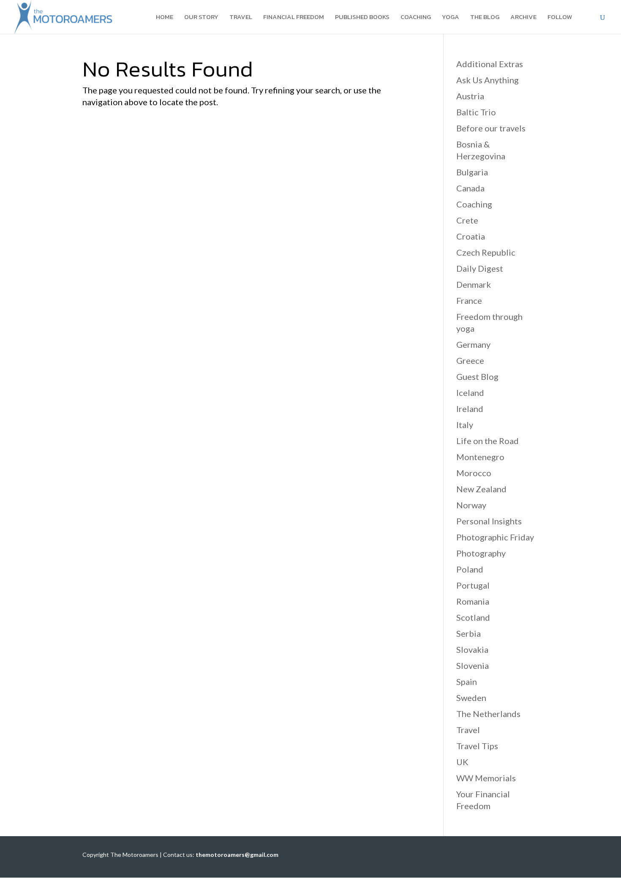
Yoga (450, 18)
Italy (464, 425)
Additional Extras (489, 64)
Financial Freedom (293, 18)
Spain (466, 681)
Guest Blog (477, 376)
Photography (481, 553)
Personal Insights (489, 521)
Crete (467, 220)
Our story (201, 18)
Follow (559, 18)
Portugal (473, 585)
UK (462, 762)
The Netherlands (488, 714)
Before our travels (491, 128)
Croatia (470, 236)
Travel (240, 18)
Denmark (473, 284)
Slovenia (472, 665)
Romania (472, 601)
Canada (470, 188)
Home (164, 18)
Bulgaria (472, 172)
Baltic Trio (476, 112)
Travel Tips (477, 746)
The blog (484, 18)
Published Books (362, 18)
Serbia (468, 633)
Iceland (470, 392)
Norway (471, 505)
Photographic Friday (495, 537)
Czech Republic (485, 252)
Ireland (469, 409)
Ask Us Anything (487, 80)
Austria (470, 96)
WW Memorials (486, 778)
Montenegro (480, 457)
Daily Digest (479, 268)
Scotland (473, 617)
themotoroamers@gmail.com (237, 854)
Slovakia (472, 649)
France (469, 300)
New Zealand (481, 489)
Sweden (471, 698)
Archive (523, 18)
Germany (473, 344)
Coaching (415, 18)
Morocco (473, 473)
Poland (469, 569)
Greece (470, 360)
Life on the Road (487, 441)
